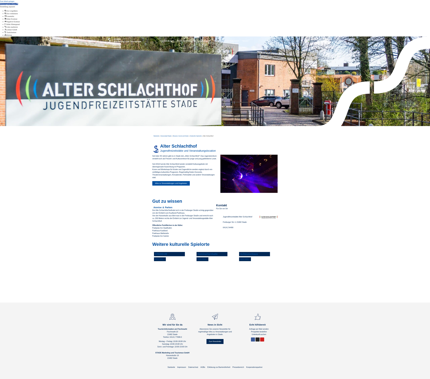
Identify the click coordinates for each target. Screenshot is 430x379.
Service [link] (245, 41)
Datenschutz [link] (193, 367)
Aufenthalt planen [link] (232, 41)
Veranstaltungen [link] (203, 41)
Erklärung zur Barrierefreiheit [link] (218, 367)
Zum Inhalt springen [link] (7, 1)
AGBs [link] (202, 367)
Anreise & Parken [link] (162, 207)
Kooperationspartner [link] (254, 367)
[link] (9, 4)
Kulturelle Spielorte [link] (196, 136)
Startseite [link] (156, 136)
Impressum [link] (181, 367)
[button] (320, 41)
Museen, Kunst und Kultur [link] (181, 136)
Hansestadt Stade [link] (167, 41)
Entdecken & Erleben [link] (185, 41)
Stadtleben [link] (218, 41)
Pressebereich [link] (238, 367)
